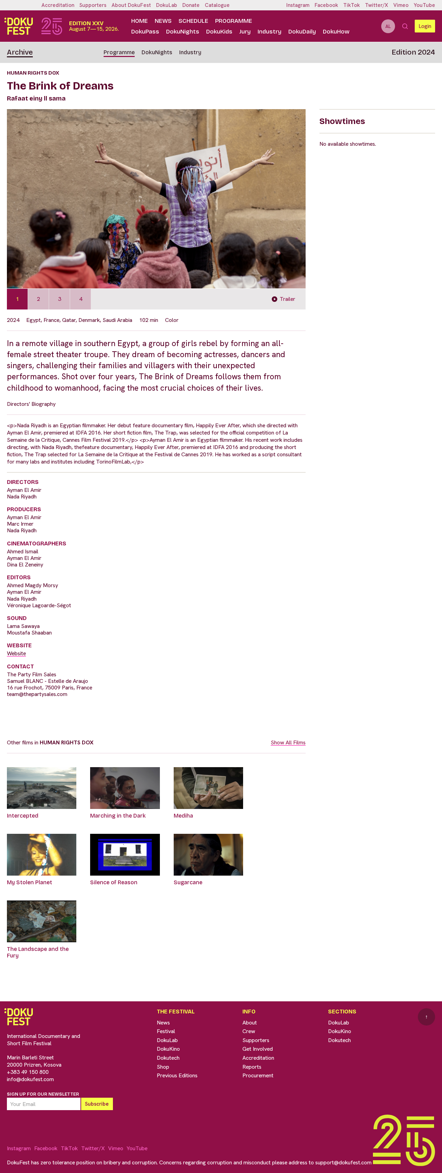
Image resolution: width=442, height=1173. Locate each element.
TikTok (351, 5)
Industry (269, 31)
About (249, 1022)
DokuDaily (302, 31)
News (163, 21)
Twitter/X (376, 5)
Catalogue (217, 5)
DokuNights (182, 31)
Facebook (326, 5)
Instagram (297, 5)
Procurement (257, 1075)
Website (16, 653)
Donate (191, 5)
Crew (248, 1031)
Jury (245, 31)
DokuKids (219, 31)
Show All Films (288, 742)
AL (388, 26)
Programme (233, 21)
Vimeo (401, 5)
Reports (251, 1066)
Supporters (92, 5)
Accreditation (57, 5)
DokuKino (168, 1048)
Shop (163, 1066)
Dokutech (168, 1057)
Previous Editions (177, 1075)
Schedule (193, 21)
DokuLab (166, 5)
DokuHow (336, 31)
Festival (166, 1031)
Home (139, 21)
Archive (20, 52)
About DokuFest (131, 5)
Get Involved (257, 1048)
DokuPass (145, 31)
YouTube (424, 5)
